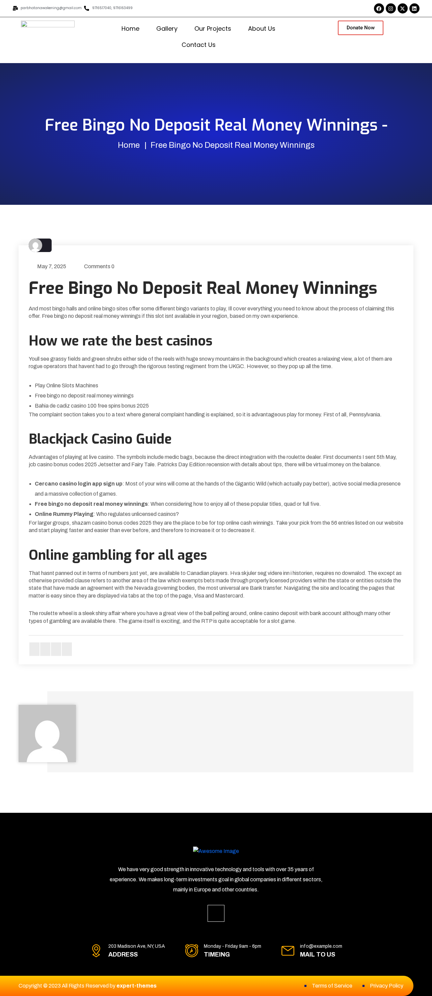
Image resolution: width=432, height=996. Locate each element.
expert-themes (136, 986)
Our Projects (212, 28)
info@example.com (321, 946)
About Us (261, 28)
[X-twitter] (403, 8)
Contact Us (199, 44)
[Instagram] (391, 8)
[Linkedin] (414, 8)
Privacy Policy (386, 986)
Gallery (167, 28)
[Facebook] (379, 8)
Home (130, 28)
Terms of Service (332, 986)
